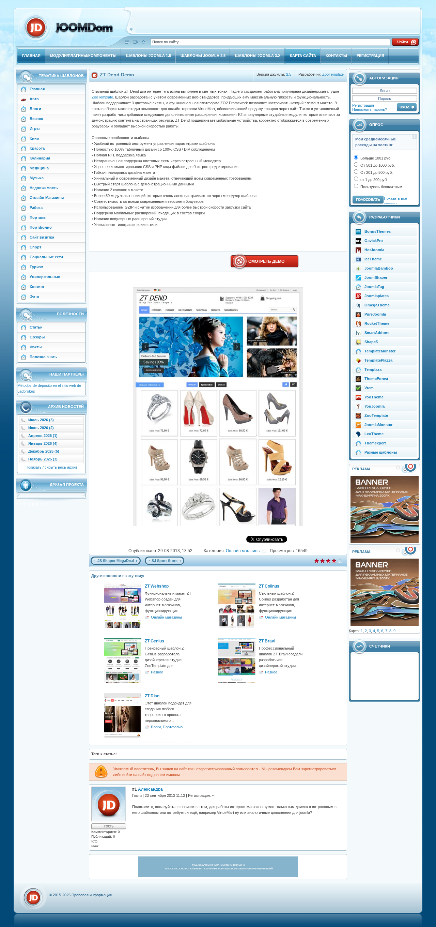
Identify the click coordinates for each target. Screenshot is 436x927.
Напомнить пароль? (369, 109)
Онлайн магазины (243, 550)
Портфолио (173, 727)
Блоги (156, 727)
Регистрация (363, 105)
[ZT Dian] (122, 736)
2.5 (288, 74)
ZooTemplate (333, 74)
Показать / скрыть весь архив (51, 467)
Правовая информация (92, 895)
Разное (157, 672)
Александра (150, 789)
